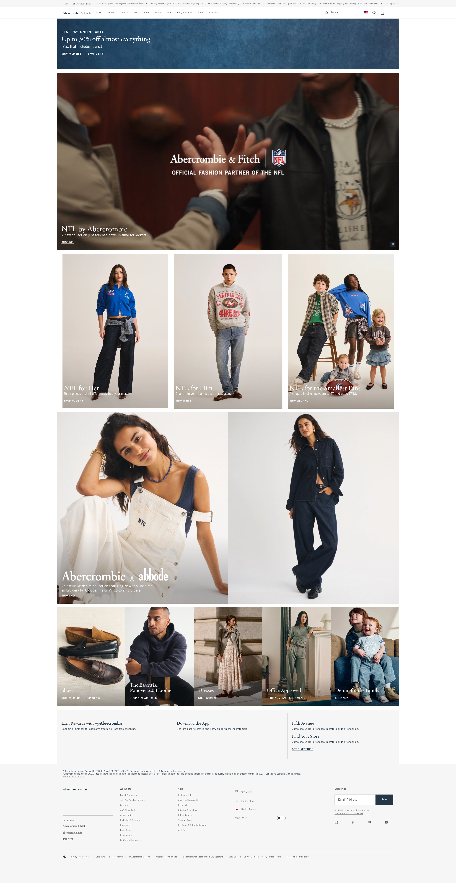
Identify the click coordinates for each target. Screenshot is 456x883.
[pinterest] (369, 822)
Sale (200, 13)
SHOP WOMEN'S (71, 54)
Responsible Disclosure (298, 857)
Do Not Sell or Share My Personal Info (262, 857)
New (98, 13)
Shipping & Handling (187, 810)
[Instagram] (336, 822)
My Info (181, 830)
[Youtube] (386, 822)
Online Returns (185, 815)
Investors (124, 825)
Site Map (233, 857)
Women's (111, 13)
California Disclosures (131, 840)
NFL (135, 13)
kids (169, 13)
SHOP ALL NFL (298, 401)
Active (158, 13)
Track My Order (185, 820)
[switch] (236, 817)
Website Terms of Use (166, 857)
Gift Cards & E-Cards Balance (192, 825)
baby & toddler (184, 13)
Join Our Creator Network (132, 800)
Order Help (183, 805)
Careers (124, 805)
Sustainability (127, 835)
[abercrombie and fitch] (77, 13)
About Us (213, 13)
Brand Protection (128, 795)
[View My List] (374, 13)
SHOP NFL (67, 242)
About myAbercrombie (188, 800)
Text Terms (117, 857)
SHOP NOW (68, 596)
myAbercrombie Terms (139, 857)
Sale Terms (101, 857)
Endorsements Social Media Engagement (203, 857)
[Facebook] (353, 822)
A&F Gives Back (127, 810)
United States (248, 809)
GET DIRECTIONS (302, 749)
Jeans (146, 13)
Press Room (126, 830)
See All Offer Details (73, 777)
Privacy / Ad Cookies (80, 857)
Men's (125, 13)
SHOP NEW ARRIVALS (143, 698)
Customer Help (185, 795)
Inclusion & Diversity (130, 820)
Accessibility (126, 815)
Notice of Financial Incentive (349, 814)
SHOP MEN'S (96, 54)
